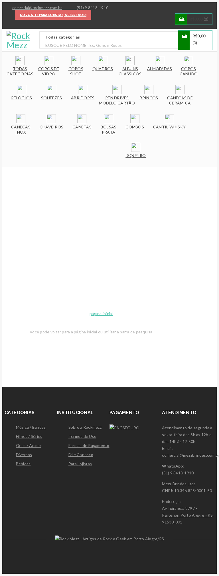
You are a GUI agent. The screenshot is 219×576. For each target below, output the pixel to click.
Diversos (24, 454)
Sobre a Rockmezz (85, 427)
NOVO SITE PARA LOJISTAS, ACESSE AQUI (53, 15)
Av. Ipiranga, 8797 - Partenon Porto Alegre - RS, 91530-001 (188, 515)
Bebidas (23, 463)
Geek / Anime (28, 445)
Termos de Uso (82, 436)
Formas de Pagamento (89, 445)
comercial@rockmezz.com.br (37, 7)
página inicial (101, 313)
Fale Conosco (80, 454)
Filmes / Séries (29, 436)
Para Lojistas (80, 463)
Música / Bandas (31, 427)
